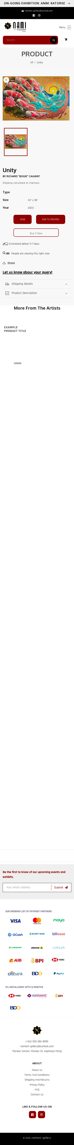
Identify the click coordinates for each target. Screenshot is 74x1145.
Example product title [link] (15, 329)
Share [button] (11, 263)
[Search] (53, 40)
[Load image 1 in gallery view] (15, 141)
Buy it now (36, 233)
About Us (37, 1070)
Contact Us (37, 1094)
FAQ (37, 1090)
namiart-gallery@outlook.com (37, 1046)
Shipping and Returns (37, 1080)
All (31, 62)
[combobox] (30, 40)
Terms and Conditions (37, 1075)
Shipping (8, 183)
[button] (69, 27)
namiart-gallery (41, 1138)
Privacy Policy (37, 1085)
